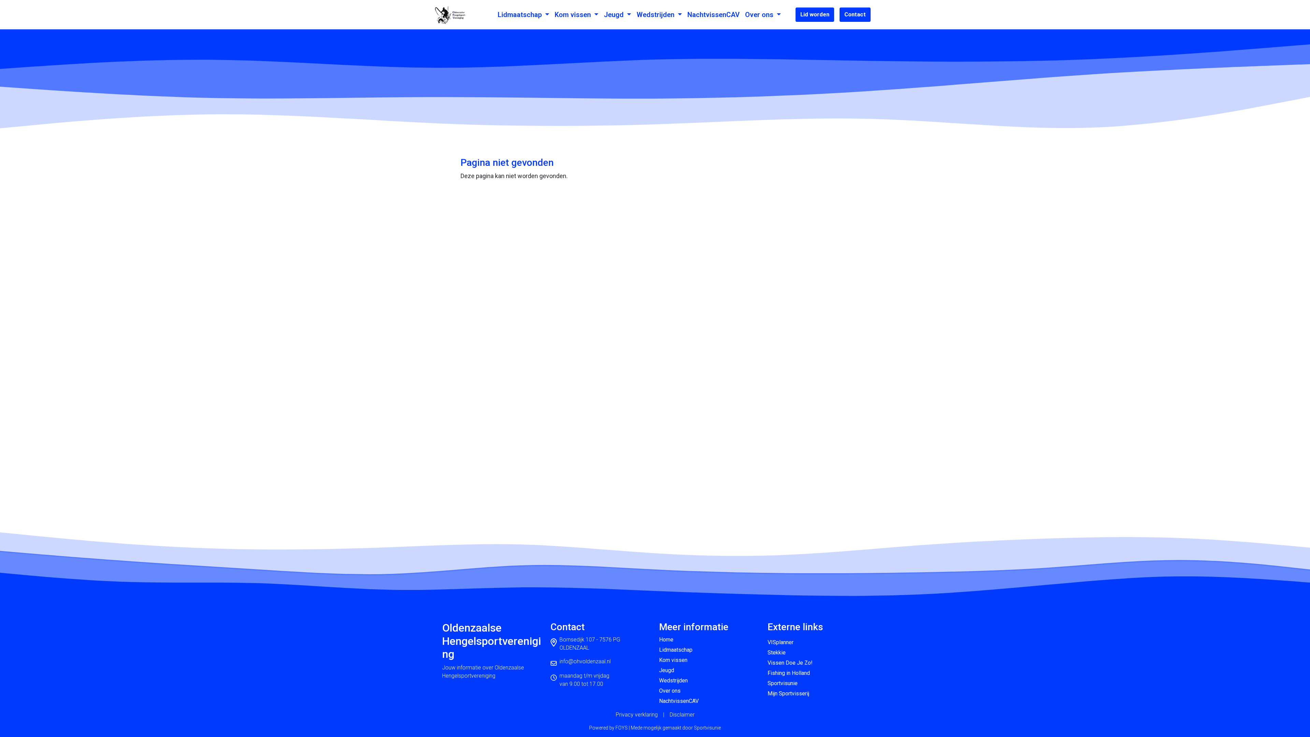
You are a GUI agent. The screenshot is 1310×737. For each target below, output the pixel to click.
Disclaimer (682, 714)
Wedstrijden (656, 15)
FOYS (621, 728)
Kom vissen (574, 15)
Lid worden (814, 14)
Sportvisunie (783, 683)
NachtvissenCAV (713, 15)
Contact (855, 14)
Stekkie (777, 652)
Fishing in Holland (789, 673)
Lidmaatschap (520, 15)
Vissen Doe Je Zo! (790, 663)
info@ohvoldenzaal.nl (585, 661)
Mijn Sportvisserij (788, 693)
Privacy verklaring (637, 714)
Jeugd (614, 15)
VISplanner (781, 642)
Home (666, 639)
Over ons (760, 15)
